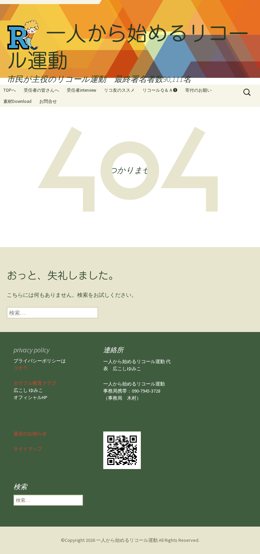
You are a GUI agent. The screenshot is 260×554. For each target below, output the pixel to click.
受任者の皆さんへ (41, 90)
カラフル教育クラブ (35, 383)
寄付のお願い (198, 90)
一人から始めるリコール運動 (127, 540)
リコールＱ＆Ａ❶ (160, 90)
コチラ (21, 368)
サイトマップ (28, 449)
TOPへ (9, 90)
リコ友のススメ (119, 90)
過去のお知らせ (30, 433)
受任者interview (81, 90)
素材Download (17, 101)
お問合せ (48, 101)
